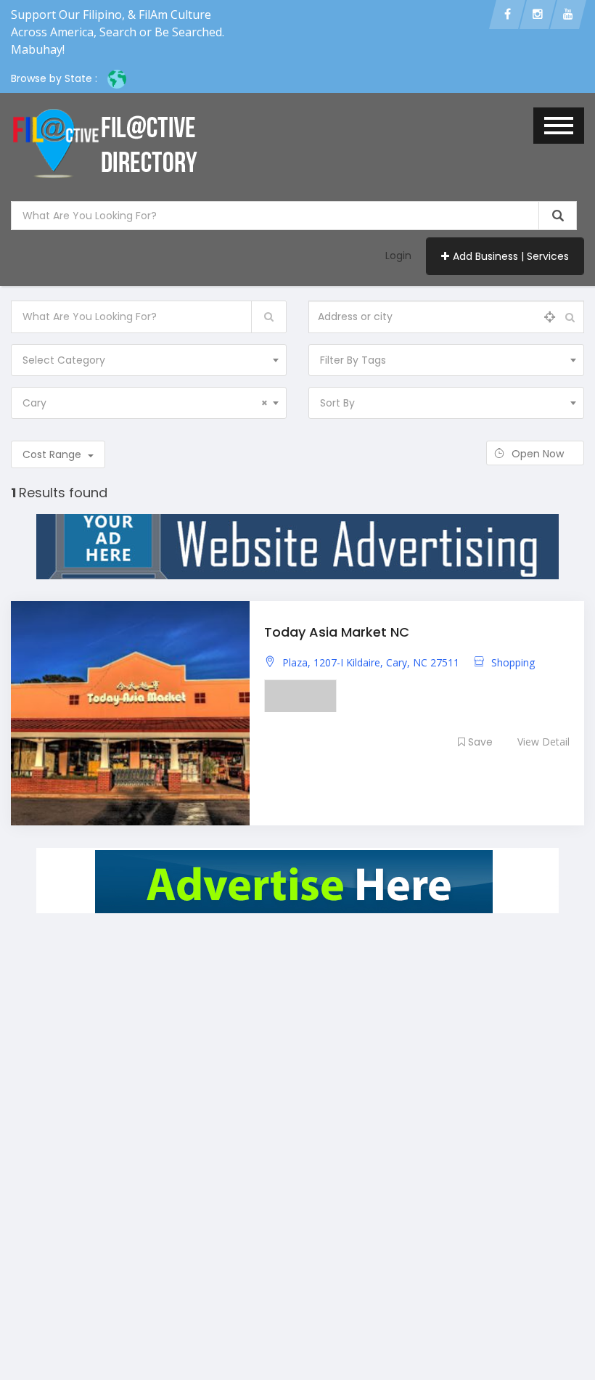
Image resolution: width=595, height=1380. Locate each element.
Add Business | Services (511, 256)
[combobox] (149, 360)
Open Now (539, 453)
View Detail (543, 741)
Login (398, 255)
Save (480, 742)
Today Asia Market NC (336, 632)
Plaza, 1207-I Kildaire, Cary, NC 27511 (370, 662)
